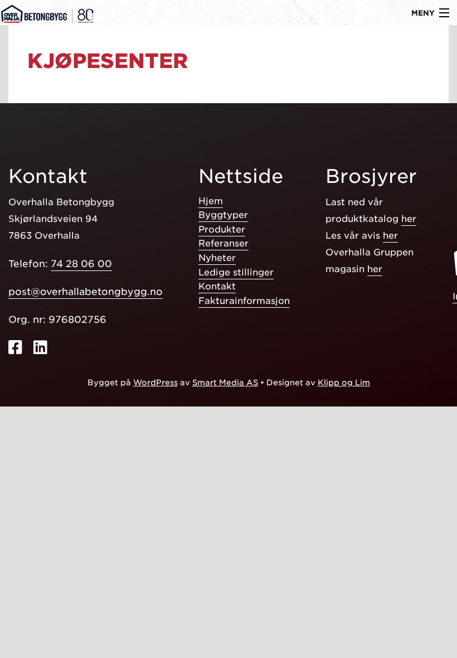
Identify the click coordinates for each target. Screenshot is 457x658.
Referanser (223, 243)
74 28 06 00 (81, 263)
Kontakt (217, 286)
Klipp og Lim (344, 382)
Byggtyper (223, 215)
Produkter (221, 229)
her (408, 219)
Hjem (210, 201)
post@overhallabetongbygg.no (85, 291)
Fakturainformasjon (244, 301)
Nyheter (217, 258)
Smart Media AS (225, 382)
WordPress (155, 382)
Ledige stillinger (236, 272)
